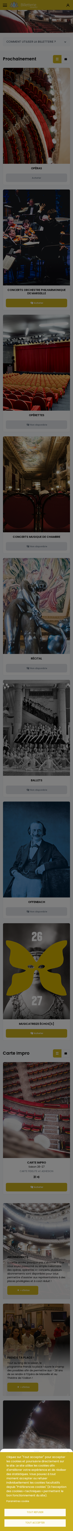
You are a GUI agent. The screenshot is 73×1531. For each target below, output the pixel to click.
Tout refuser (35, 1512)
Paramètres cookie (17, 1501)
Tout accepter (35, 1522)
